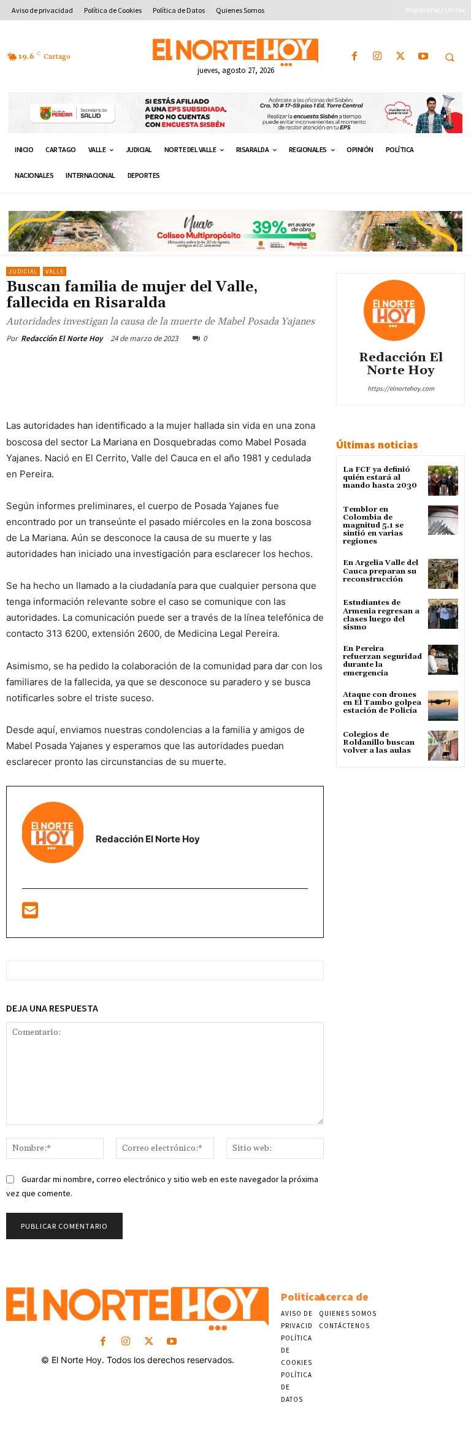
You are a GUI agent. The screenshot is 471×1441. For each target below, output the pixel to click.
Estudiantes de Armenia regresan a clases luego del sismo (381, 615)
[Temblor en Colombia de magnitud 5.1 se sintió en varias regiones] (443, 520)
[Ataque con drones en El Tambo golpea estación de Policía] (443, 706)
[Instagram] (377, 56)
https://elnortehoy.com (400, 388)
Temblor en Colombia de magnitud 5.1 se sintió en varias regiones (373, 526)
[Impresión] (278, 367)
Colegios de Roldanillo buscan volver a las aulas (379, 742)
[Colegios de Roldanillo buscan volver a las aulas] (443, 746)
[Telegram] (306, 367)
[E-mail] (30, 914)
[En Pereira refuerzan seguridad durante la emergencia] (443, 660)
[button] (449, 57)
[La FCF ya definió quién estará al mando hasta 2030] (443, 481)
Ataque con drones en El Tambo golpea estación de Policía (382, 702)
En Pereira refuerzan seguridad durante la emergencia (382, 661)
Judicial (23, 271)
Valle (54, 271)
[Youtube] (423, 56)
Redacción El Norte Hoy (61, 338)
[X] (400, 56)
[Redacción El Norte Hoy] (400, 310)
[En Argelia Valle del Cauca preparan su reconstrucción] (443, 574)
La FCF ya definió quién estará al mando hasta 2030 (380, 477)
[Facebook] (355, 56)
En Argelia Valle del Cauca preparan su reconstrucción (380, 570)
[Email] (249, 367)
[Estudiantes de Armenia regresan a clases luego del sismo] (443, 614)
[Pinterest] (165, 367)
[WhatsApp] (193, 367)
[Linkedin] (221, 367)
